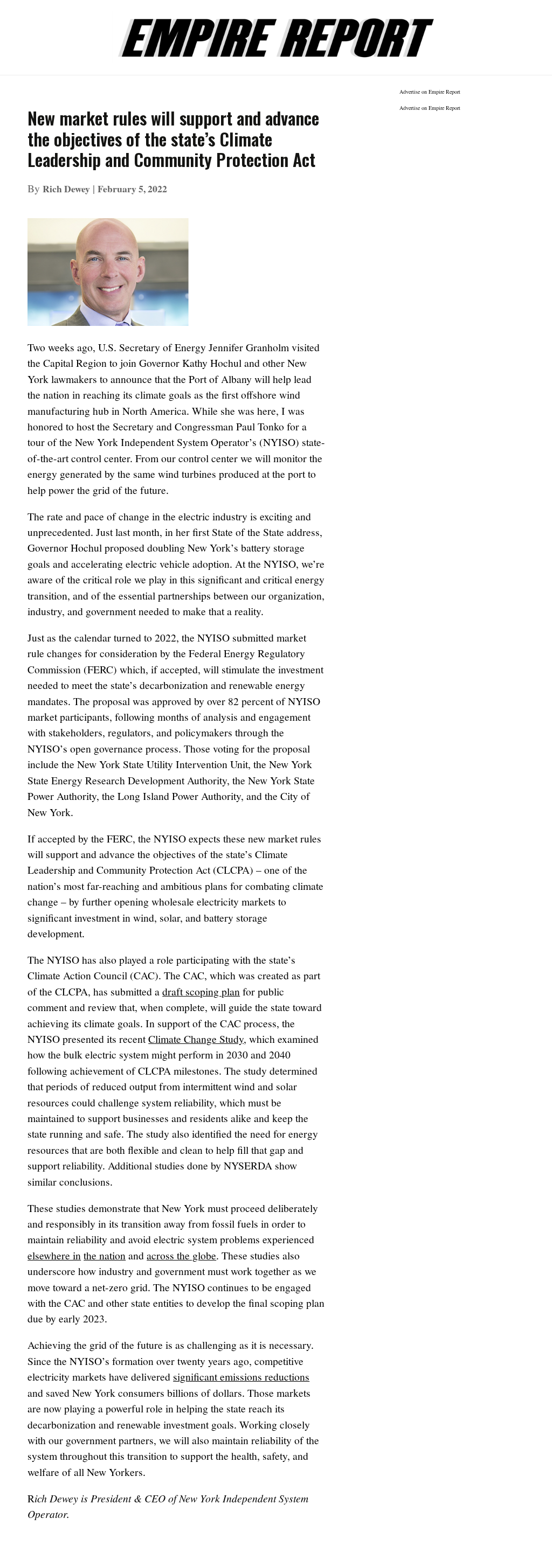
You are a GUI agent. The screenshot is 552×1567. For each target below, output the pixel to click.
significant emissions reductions (241, 1376)
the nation (105, 1255)
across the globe (181, 1255)
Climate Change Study (196, 1039)
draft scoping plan (201, 991)
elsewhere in (54, 1255)
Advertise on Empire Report (429, 91)
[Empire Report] (276, 32)
